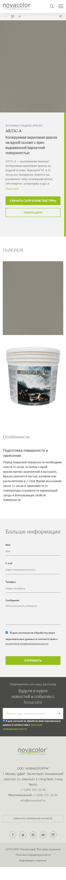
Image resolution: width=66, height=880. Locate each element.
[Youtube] (43, 835)
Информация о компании (33, 860)
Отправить (33, 660)
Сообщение (12, 600)
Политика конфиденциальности (33, 855)
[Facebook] (13, 835)
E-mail (9, 563)
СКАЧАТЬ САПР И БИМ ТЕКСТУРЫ (33, 201)
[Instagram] (53, 835)
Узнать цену (33, 212)
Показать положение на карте (33, 818)
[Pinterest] (33, 835)
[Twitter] (23, 835)
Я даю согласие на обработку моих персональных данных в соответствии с (32, 638)
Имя (8, 545)
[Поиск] (52, 6)
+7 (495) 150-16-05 (33, 789)
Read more (12, 188)
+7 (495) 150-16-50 (45, 795)
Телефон (11, 582)
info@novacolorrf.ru (33, 800)
